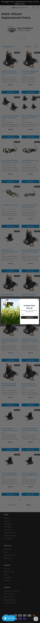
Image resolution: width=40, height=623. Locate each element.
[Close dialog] (38, 300)
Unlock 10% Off (29, 317)
